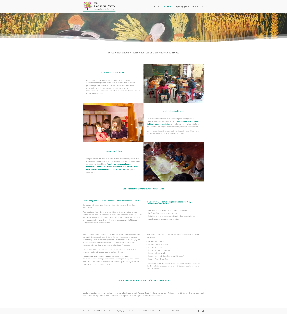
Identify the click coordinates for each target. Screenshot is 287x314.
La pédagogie (180, 7)
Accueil (157, 7)
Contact (196, 7)
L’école (166, 7)
